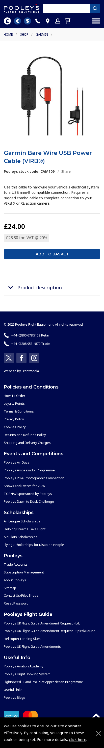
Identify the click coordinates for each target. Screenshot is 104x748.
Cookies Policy (15, 427)
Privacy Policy (14, 419)
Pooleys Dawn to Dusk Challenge (29, 501)
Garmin (42, 34)
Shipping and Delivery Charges (27, 442)
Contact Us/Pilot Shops (21, 595)
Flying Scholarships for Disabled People (34, 544)
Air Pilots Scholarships (20, 537)
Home (8, 34)
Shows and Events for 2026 (24, 486)
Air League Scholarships (22, 521)
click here (77, 739)
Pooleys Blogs (14, 697)
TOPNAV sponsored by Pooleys (28, 493)
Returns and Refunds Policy (25, 434)
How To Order (14, 395)
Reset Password (16, 603)
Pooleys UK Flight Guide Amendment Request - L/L (42, 623)
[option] (52, 96)
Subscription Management (24, 572)
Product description (39, 287)
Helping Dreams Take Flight (24, 529)
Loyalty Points (14, 403)
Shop (24, 34)
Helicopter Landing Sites (22, 638)
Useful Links (13, 689)
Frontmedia (30, 371)
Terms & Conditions (19, 411)
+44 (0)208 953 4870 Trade (30, 343)
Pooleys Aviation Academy (23, 666)
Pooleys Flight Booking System (27, 674)
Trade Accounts (16, 564)
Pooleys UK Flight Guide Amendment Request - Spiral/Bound (49, 631)
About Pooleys (15, 580)
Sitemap (10, 588)
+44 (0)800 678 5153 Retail (30, 335)
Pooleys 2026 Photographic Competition (34, 478)
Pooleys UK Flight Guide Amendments (32, 646)
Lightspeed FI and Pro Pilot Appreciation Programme (43, 682)
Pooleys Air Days (16, 462)
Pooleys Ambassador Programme (29, 470)
